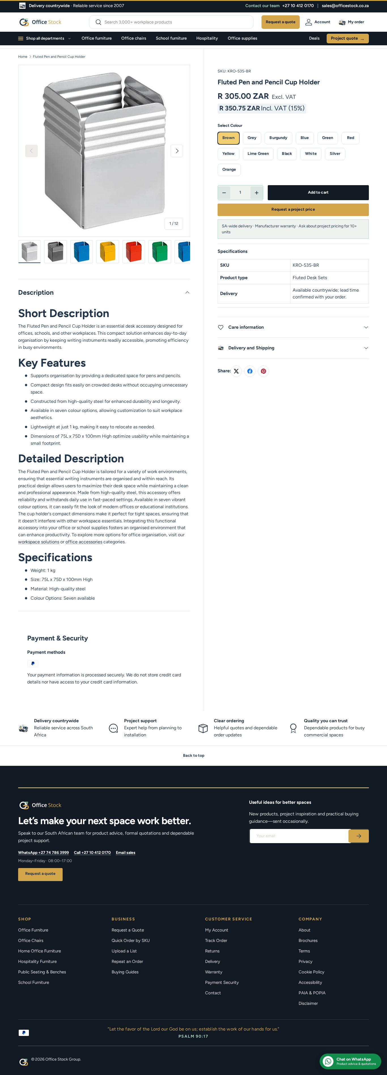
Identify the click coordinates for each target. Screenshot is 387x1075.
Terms (304, 951)
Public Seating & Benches (42, 971)
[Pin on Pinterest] (263, 371)
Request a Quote (128, 930)
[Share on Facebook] (250, 371)
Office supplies (242, 38)
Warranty (213, 971)
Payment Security (222, 982)
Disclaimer (308, 1003)
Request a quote (40, 873)
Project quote (348, 38)
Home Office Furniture (39, 951)
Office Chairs (30, 940)
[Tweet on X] (236, 371)
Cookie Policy (311, 971)
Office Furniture (33, 930)
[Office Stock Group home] (49, 805)
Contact (213, 992)
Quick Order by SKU (131, 940)
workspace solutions (38, 541)
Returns (212, 951)
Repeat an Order (127, 961)
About (305, 930)
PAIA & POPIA (312, 992)
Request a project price (293, 209)
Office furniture (97, 38)
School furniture (171, 38)
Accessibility (310, 982)
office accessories (83, 541)
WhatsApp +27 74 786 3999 (43, 852)
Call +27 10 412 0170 (92, 852)
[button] (352, 22)
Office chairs (133, 38)
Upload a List (124, 951)
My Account (216, 930)
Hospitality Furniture (37, 961)
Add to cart (318, 192)
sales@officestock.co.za (345, 5)
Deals (314, 38)
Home (22, 57)
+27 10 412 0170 (298, 5)
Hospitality (207, 38)
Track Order (216, 940)
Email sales (125, 852)
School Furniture (33, 982)
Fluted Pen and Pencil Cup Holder (59, 57)
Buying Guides (125, 971)
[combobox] (171, 22)
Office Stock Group (62, 1059)
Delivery (212, 961)
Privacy (305, 961)
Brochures (308, 940)
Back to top (193, 755)
